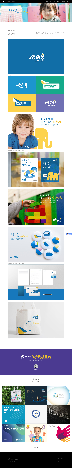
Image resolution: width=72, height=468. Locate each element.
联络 (67, 1)
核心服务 (62, 458)
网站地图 (9, 458)
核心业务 (58, 1)
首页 (47, 1)
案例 (50, 1)
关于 (54, 1)
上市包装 (63, 1)
